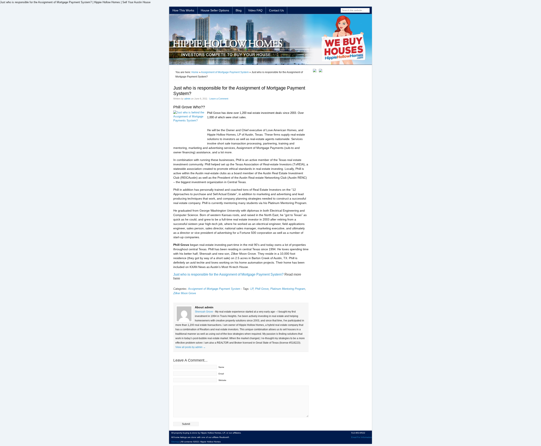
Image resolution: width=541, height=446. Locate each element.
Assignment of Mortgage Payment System (225, 72)
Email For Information (361, 437)
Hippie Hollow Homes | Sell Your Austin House (270, 39)
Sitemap (175, 442)
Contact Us (276, 10)
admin (187, 98)
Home (194, 72)
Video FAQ (255, 10)
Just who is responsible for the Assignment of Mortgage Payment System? (228, 274)
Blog (239, 10)
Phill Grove (262, 288)
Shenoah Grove (204, 311)
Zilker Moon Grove (184, 293)
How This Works (183, 10)
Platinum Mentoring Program (287, 288)
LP (251, 288)
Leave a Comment (218, 98)
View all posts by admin (190, 347)
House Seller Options (215, 10)
